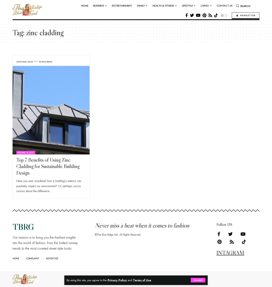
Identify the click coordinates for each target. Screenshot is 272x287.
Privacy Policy (117, 280)
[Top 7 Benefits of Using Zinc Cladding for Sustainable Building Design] (51, 110)
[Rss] (210, 15)
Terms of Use (142, 280)
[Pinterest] (204, 15)
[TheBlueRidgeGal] (25, 279)
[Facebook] (186, 15)
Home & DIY (26, 152)
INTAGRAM (230, 252)
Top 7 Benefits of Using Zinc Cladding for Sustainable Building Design (47, 166)
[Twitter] (192, 15)
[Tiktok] (216, 15)
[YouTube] (198, 15)
